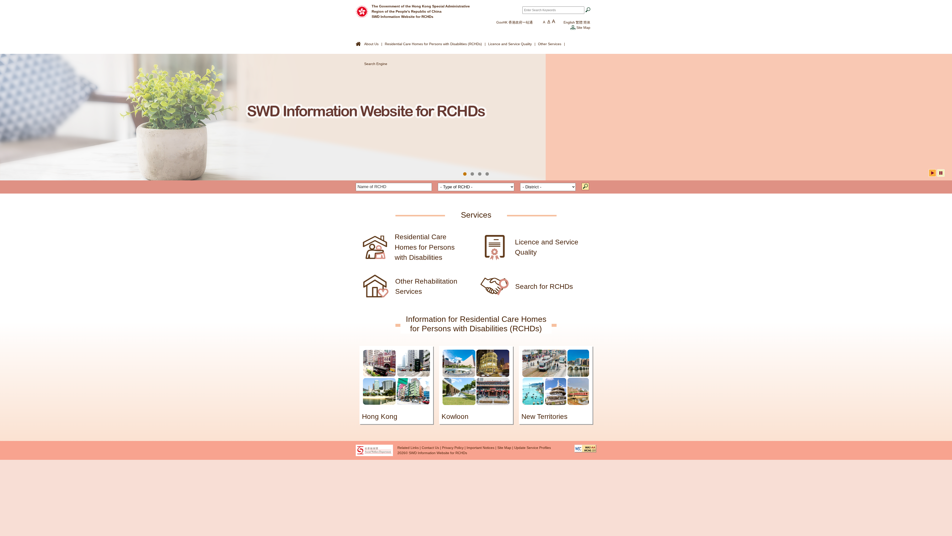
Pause (941, 173)
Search (585, 186)
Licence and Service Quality (510, 44)
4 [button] (487, 174)
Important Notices (480, 448)
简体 (586, 22)
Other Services (549, 44)
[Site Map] (572, 28)
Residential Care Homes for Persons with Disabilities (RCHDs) (433, 44)
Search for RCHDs (544, 286)
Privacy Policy (453, 448)
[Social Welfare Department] (374, 450)
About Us (371, 44)
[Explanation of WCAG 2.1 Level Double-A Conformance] (585, 448)
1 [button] (464, 174)
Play (932, 173)
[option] (476, 117)
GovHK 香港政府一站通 (514, 22)
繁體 (579, 22)
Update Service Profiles (532, 448)
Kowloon (455, 416)
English (569, 22)
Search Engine (375, 64)
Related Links (408, 448)
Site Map (583, 28)
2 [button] (472, 174)
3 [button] (479, 174)
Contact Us (430, 448)
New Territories (544, 416)
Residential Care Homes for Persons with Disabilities (425, 247)
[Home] (362, 11)
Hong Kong (379, 416)
